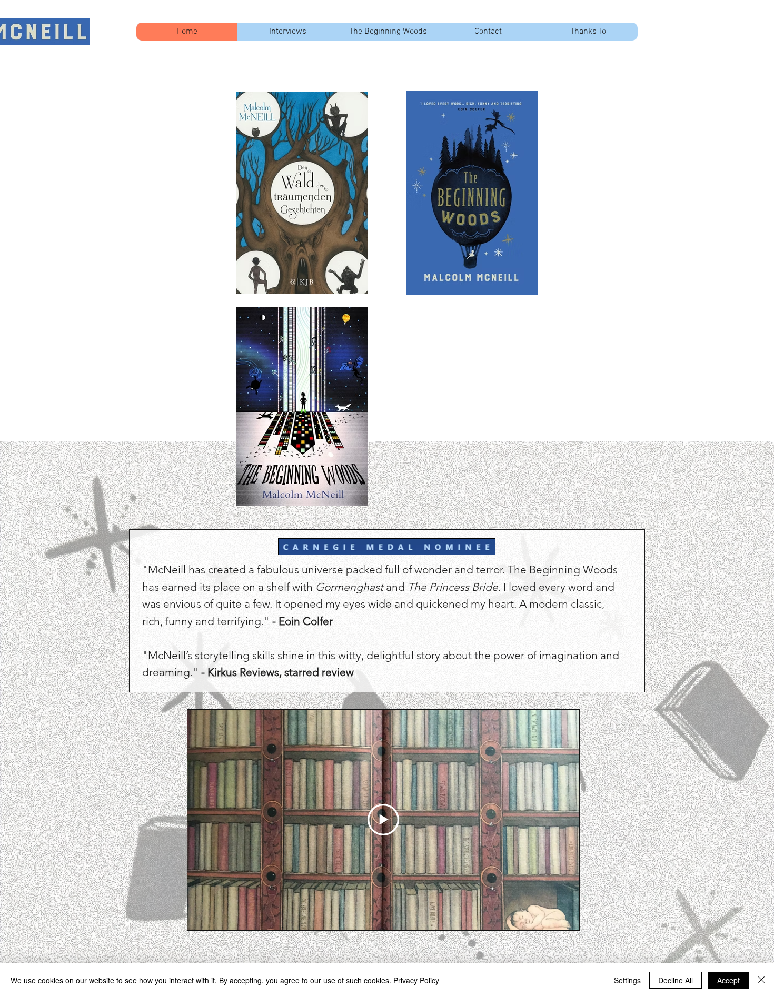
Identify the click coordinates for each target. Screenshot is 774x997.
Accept (728, 980)
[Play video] (383, 819)
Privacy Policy (416, 980)
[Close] (761, 980)
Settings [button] (627, 980)
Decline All (675, 980)
